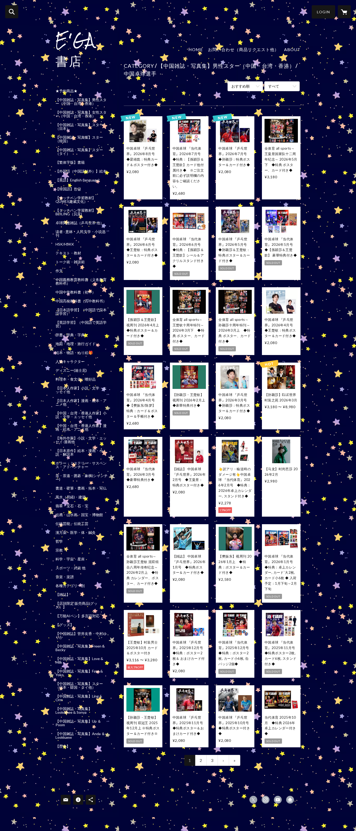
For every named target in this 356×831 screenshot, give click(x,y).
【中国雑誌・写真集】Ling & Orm (79, 698)
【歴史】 (63, 746)
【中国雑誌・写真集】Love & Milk (79, 660)
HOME (195, 49)
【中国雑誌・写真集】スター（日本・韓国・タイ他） (79, 685)
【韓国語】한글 (68, 189)
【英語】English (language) (78, 180)
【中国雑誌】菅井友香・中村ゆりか (81, 635)
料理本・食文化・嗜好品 (76, 379)
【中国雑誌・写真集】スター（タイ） (79, 151)
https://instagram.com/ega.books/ (265, 800)
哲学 (59, 541)
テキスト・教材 (68, 253)
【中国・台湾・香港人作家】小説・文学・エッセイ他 (81, 415)
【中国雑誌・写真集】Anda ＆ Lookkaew (80, 735)
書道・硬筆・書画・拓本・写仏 (81, 488)
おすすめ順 (240, 86)
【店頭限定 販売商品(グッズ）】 (76, 605)
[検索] (11, 11)
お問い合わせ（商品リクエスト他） (243, 49)
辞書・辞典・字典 (70, 335)
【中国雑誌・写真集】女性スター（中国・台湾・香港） (81, 114)
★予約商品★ (66, 91)
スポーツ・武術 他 (70, 568)
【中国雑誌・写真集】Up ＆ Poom (78, 723)
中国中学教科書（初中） (76, 292)
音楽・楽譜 (65, 577)
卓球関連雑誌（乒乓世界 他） (80, 223)
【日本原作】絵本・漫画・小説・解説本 (79, 452)
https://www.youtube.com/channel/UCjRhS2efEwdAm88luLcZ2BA (278, 800)
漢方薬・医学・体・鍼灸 (76, 532)
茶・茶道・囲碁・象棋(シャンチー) (82, 477)
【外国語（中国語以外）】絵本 (81, 171)
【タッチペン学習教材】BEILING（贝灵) (76, 212)
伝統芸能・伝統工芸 (72, 524)
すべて (273, 86)
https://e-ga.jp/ (290, 800)
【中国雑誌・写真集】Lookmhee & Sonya (74, 710)
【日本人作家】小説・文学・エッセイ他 (81, 390)
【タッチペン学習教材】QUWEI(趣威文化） (76, 199)
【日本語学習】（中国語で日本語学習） (81, 311)
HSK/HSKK (65, 244)
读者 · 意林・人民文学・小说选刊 (81, 233)
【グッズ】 (65, 625)
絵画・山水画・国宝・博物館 (79, 515)
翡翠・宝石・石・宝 (72, 506)
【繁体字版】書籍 (70, 162)
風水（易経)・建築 (71, 497)
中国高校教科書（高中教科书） (81, 301)
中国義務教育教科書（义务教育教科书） (81, 281)
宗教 (59, 550)
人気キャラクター (70, 361)
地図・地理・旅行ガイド (76, 344)
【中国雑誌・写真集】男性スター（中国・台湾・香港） (81, 101)
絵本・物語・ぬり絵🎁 (74, 353)
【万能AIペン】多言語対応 (78, 616)
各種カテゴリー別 (70, 586)
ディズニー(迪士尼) (71, 370)
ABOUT (292, 49)
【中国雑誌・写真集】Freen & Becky (80, 648)
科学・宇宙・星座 (70, 559)
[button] (323, 12)
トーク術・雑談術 (70, 262)
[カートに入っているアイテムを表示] (344, 11)
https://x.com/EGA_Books (253, 800)
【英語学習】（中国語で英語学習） (81, 324)
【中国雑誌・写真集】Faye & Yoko (79, 673)
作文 (59, 271)
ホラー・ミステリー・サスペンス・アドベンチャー (81, 465)
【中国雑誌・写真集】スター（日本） (79, 126)
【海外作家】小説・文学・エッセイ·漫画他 (81, 440)
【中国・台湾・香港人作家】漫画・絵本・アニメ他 (81, 427)
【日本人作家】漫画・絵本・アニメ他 (81, 402)
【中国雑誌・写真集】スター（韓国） (79, 139)
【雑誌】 (63, 594)
